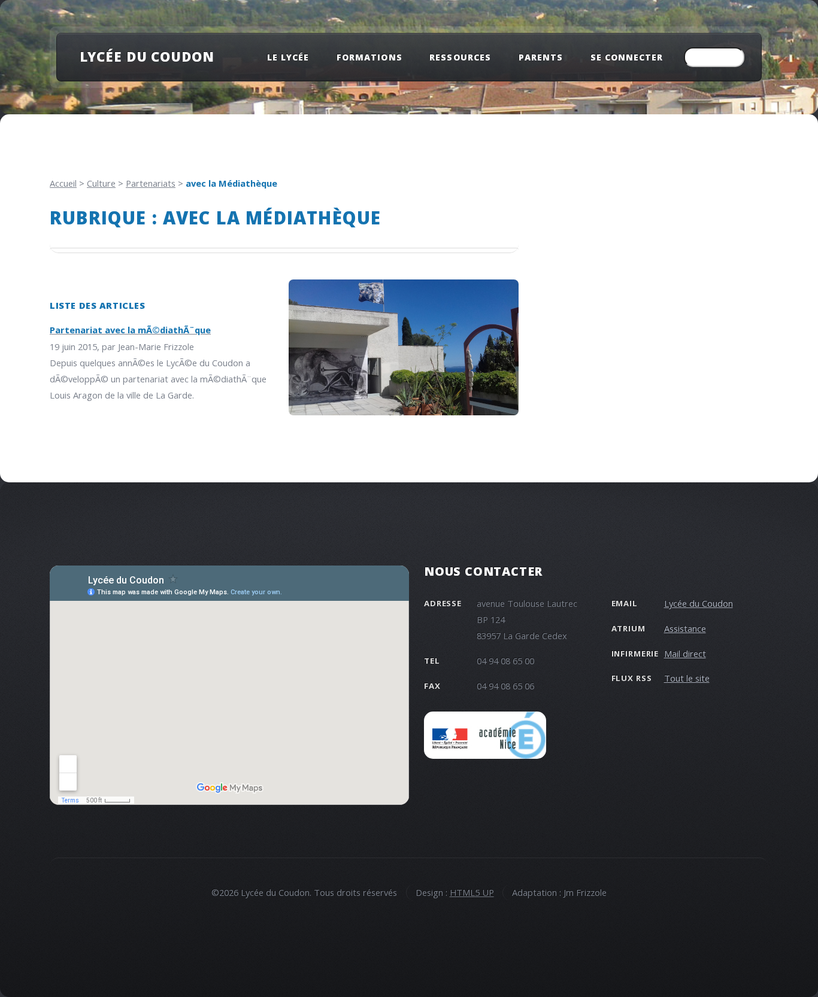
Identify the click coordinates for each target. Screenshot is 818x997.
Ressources (459, 57)
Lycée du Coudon (147, 56)
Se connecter (627, 57)
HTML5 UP (472, 892)
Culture (101, 183)
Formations (369, 57)
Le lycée (288, 57)
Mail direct (685, 653)
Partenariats (150, 183)
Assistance (685, 628)
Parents (541, 57)
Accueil (63, 183)
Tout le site (687, 678)
